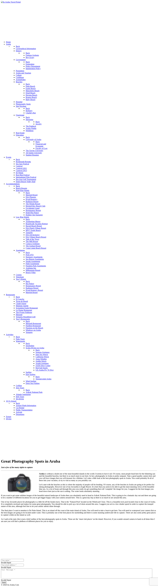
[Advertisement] (79, 21)
